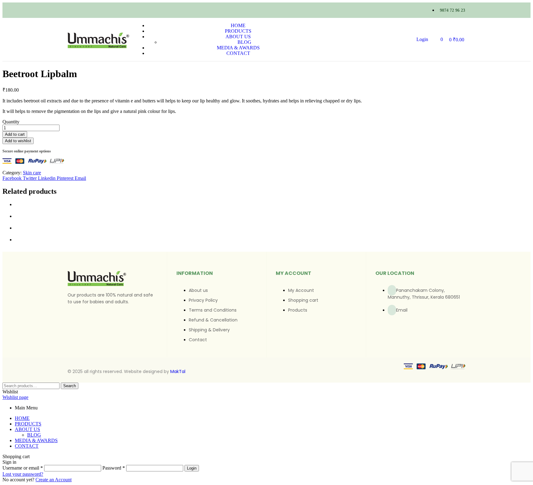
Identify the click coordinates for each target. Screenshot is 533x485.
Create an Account (53, 479)
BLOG (34, 434)
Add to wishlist (18, 141)
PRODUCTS (28, 423)
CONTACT (27, 446)
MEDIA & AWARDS (36, 440)
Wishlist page (15, 397)
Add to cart (15, 134)
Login (191, 468)
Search (69, 385)
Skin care (32, 172)
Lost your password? (22, 474)
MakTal (177, 371)
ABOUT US (27, 429)
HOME (22, 418)
